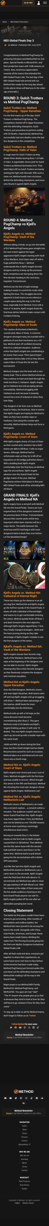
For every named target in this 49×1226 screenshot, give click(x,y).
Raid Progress (24, 1181)
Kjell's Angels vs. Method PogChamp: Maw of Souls (20, 323)
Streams (24, 1137)
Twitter (32, 1015)
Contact (24, 1170)
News (4, 22)
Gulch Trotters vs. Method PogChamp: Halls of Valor (20, 148)
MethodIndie (23, 1144)
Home (24, 1126)
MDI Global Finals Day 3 (19, 22)
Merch (24, 1163)
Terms (17, 1203)
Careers (24, 1141)
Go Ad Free (28, 3)
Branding (24, 1159)
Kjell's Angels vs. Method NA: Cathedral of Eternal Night (22, 594)
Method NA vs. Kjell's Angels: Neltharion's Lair (22, 798)
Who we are (24, 1155)
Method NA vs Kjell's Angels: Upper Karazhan (22, 683)
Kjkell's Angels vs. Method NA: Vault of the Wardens (23, 648)
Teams (24, 1133)
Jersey (24, 1166)
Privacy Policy (28, 1203)
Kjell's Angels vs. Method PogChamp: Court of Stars (21, 435)
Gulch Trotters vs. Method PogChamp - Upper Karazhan (22, 109)
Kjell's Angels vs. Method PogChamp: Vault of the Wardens (19, 237)
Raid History (24, 1185)
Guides (24, 1189)
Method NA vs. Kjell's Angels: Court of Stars (22, 766)
